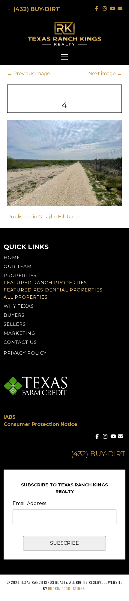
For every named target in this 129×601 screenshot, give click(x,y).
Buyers (14, 315)
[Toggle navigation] (64, 57)
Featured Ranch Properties (45, 282)
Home (12, 257)
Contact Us (20, 342)
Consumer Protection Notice (40, 424)
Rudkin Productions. (67, 588)
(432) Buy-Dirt (37, 9)
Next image (105, 73)
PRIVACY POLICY (25, 353)
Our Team (18, 266)
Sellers (15, 324)
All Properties (26, 297)
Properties (20, 275)
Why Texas (19, 306)
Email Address (29, 503)
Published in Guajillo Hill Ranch (44, 217)
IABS (10, 417)
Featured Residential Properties (53, 290)
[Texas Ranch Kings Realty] (64, 34)
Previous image (28, 73)
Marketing (19, 333)
